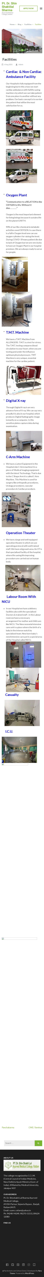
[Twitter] (12, 1265)
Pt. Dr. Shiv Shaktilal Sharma (9, 7)
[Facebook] (7, 1265)
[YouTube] (34, 1265)
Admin (21, 64)
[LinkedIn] (23, 1265)
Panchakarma (8, 1127)
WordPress (29, 1273)
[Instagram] (29, 1265)
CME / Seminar (35, 1127)
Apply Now (28, 8)
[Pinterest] (18, 1265)
